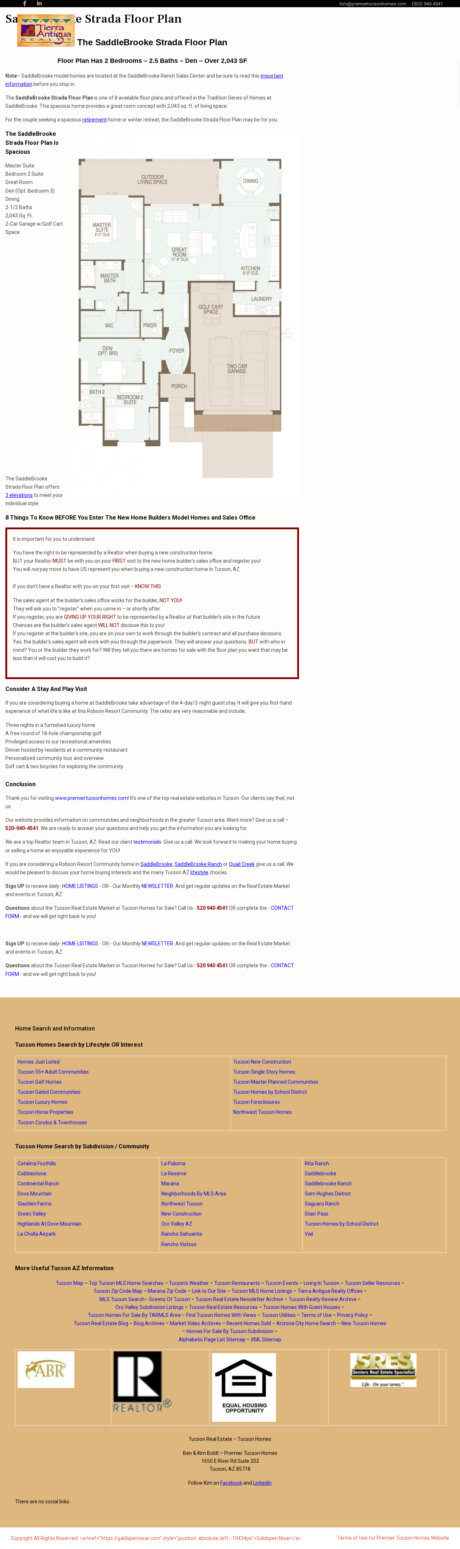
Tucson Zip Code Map (117, 1291)
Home (193, 30)
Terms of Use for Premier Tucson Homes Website (393, 1538)
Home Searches (266, 30)
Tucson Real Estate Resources (223, 1307)
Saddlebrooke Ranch (328, 1183)
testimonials (147, 842)
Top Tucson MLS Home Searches (126, 1283)
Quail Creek (242, 864)
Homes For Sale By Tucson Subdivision (230, 1331)
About (220, 30)
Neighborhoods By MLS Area (193, 1194)
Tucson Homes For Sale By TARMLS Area (134, 1315)
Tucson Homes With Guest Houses (301, 1307)
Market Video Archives (195, 1323)
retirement (94, 120)
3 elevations (19, 495)
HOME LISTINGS (80, 886)
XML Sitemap (266, 1339)
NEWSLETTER (157, 886)
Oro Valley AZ (176, 1224)
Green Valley (32, 1214)
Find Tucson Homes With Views (221, 1315)
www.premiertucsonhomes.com (91, 798)
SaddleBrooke (156, 864)
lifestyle (199, 872)
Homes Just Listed (39, 1062)
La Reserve (174, 1173)
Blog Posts (318, 30)
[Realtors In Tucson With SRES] (384, 1370)
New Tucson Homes (363, 1323)
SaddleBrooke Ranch (198, 864)
